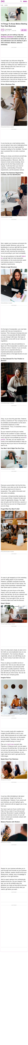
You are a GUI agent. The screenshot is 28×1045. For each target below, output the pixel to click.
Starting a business (7, 37)
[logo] (2, 1)
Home (2, 5)
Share (24, 30)
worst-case (10, 744)
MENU (25, 1)
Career (5, 5)
